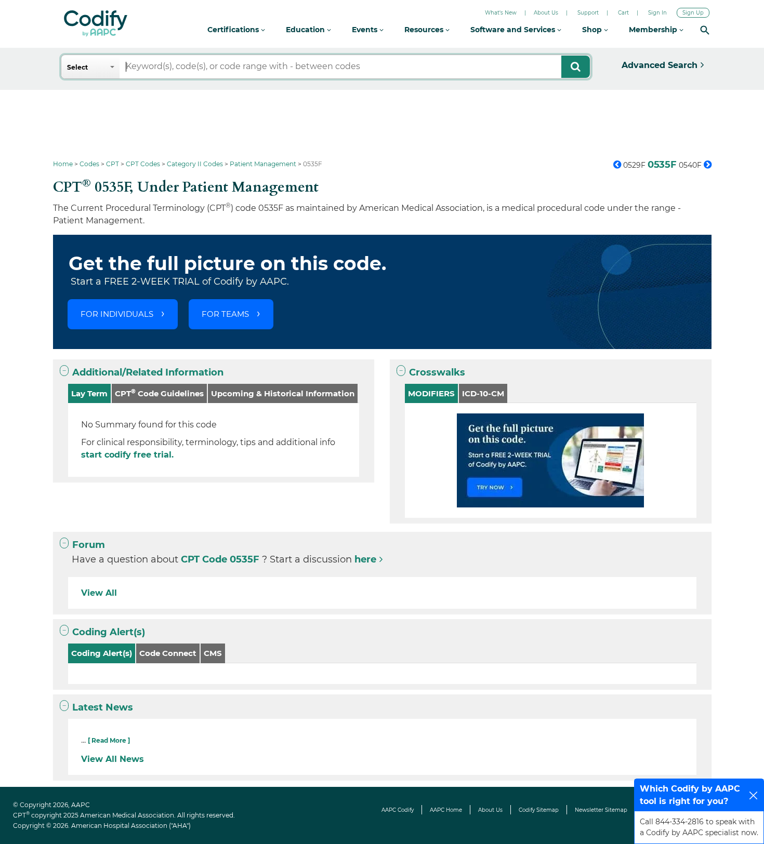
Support (588, 12)
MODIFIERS (431, 393)
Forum (88, 545)
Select (77, 67)
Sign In (657, 12)
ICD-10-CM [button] (483, 393)
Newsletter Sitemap (601, 810)
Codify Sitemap (539, 810)
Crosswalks (437, 372)
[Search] (704, 30)
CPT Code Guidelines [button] (159, 392)
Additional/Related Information (147, 372)
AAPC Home (446, 810)
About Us (546, 12)
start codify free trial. (127, 455)
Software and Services (513, 29)
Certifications (234, 29)
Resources (424, 29)
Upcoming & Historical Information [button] (282, 393)
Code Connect (167, 653)
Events (365, 29)
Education (306, 29)
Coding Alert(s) (108, 632)
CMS (213, 653)
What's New (501, 12)
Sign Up (693, 12)
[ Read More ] (109, 740)
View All (99, 593)
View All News (112, 759)
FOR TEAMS (225, 314)
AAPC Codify (397, 810)
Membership (654, 29)
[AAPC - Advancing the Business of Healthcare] (95, 23)
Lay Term (89, 393)
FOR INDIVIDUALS (117, 314)
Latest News (102, 707)
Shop (593, 29)
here (365, 559)
